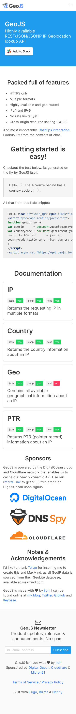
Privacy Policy (52, 682)
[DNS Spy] (38, 524)
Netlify (57, 692)
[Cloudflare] (38, 538)
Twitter (47, 595)
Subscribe (61, 650)
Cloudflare (59, 667)
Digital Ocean (39, 667)
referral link (12, 482)
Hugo (33, 692)
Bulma (43, 692)
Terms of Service (26, 682)
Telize (32, 567)
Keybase (9, 600)
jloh (46, 590)
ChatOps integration (54, 130)
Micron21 (38, 672)
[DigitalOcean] (38, 501)
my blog (33, 595)
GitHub (59, 595)
